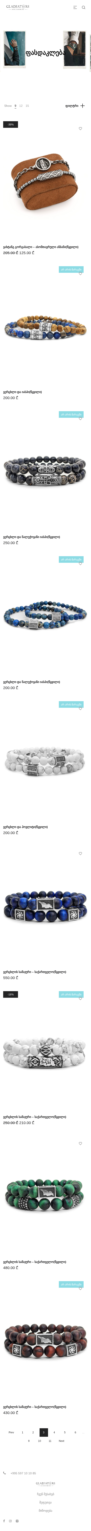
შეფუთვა (45, 1502)
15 (27, 105)
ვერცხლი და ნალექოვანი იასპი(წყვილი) (31, 537)
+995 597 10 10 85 (23, 1473)
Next (61, 1441)
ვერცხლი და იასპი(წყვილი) (22, 392)
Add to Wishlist (80, 128)
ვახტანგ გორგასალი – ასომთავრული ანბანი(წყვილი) (41, 247)
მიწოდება (45, 1510)
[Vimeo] (17, 1521)
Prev (11, 1432)
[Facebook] (4, 1521)
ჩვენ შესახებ (45, 1494)
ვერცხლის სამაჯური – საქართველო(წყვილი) (34, 972)
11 (50, 1441)
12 (21, 105)
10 (39, 1441)
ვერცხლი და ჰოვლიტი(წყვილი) (25, 827)
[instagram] (10, 1521)
